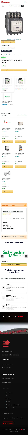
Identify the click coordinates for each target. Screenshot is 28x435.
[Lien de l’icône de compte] (25, 2)
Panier (8, 395)
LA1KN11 (17, 131)
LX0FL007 (3, 181)
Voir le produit (7, 141)
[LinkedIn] (14, 355)
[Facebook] (3, 355)
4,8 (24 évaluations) (10, 48)
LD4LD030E (17, 156)
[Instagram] (17, 355)
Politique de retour (10, 407)
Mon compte (9, 393)
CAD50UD (4, 156)
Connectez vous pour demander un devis (14, 70)
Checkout (8, 398)
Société (8, 401)
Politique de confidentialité (12, 404)
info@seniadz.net (8, 423)
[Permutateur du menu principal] (3, 6)
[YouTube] (6, 355)
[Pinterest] (10, 355)
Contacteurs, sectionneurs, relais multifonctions (11, 55)
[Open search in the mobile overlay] (16, 6)
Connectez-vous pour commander (13, 264)
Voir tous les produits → (22, 115)
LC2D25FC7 (4, 131)
